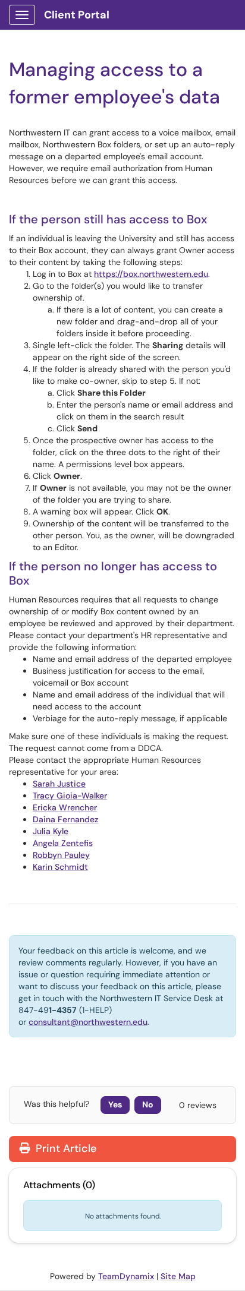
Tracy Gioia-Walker (70, 795)
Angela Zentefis (63, 843)
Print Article (64, 1148)
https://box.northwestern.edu (151, 274)
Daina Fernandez (66, 819)
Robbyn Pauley (61, 855)
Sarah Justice (59, 783)
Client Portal (76, 15)
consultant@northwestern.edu (88, 1022)
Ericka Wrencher (65, 807)
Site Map (178, 1276)
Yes (115, 1104)
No (147, 1104)
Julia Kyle (50, 831)
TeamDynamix (126, 1276)
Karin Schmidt (60, 866)
